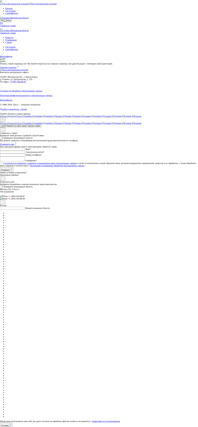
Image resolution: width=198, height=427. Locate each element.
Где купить (10, 11)
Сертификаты (11, 13)
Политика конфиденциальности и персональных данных (26, 95)
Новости (9, 37)
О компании (11, 40)
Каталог (9, 8)
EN (1, 23)
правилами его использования (106, 421)
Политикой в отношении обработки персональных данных (57, 166)
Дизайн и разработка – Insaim (13, 109)
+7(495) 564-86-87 (18, 82)
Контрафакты (6, 56)
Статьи (8, 42)
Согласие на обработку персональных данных (21, 91)
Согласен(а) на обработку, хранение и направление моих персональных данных (40, 163)
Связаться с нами (8, 26)
